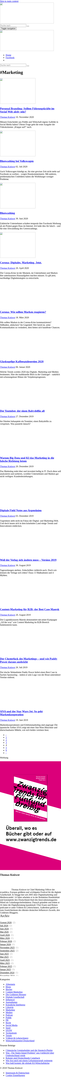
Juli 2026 (4, 925)
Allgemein (10, 984)
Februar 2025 (6, 966)
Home (8, 55)
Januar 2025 (5, 969)
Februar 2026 (6, 941)
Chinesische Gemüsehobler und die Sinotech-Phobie (29, 1050)
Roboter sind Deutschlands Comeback (23, 1058)
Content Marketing (14, 992)
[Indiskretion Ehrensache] (27, 22)
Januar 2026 (5, 944)
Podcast (9, 1015)
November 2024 (7, 976)
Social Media (11, 1025)
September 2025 (7, 950)
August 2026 (6, 922)
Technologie (11, 1033)
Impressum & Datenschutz (17, 1073)
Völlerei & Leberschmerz (17, 1038)
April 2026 (5, 935)
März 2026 (5, 938)
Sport (8, 1028)
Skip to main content (9, 1)
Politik (8, 1017)
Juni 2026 (4, 929)
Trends (9, 1035)
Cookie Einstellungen (15, 1075)
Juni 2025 (4, 954)
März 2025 (5, 963)
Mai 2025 (4, 957)
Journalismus (11, 1002)
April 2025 (5, 960)
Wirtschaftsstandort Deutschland (20, 1040)
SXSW (9, 1030)
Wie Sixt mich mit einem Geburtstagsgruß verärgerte (29, 1060)
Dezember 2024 (7, 972)
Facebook (10, 57)
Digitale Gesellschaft (15, 997)
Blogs (8, 987)
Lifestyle (9, 1007)
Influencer (10, 999)
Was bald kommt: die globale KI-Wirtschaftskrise (28, 1063)
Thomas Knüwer (7, 117)
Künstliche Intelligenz (15, 1005)
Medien (9, 1012)
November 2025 (7, 947)
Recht (8, 1022)
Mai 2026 (4, 932)
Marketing (10, 1010)
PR (7, 1020)
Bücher (9, 989)
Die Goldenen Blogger (16, 994)
